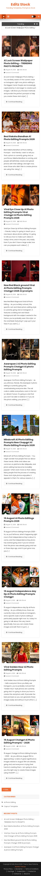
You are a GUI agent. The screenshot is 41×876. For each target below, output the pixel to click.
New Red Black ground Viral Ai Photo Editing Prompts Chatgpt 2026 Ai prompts (19, 288)
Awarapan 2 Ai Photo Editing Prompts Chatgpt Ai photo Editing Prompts (20, 366)
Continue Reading (15, 102)
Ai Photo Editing (10, 802)
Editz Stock (20, 4)
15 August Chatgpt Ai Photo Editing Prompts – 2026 (19, 741)
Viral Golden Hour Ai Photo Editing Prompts (18, 668)
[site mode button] (33, 16)
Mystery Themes (20, 867)
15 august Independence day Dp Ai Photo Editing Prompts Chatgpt (20, 594)
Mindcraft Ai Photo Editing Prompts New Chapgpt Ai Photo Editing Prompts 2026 (19, 442)
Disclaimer (19, 869)
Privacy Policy (8, 869)
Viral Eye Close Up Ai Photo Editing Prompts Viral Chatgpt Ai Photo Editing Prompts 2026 (19, 213)
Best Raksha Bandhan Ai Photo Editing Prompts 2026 (19, 138)
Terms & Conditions (31, 869)
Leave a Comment (12, 72)
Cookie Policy (21, 871)
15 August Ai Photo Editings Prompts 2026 (19, 520)
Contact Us (32, 871)
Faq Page (11, 871)
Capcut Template (11, 806)
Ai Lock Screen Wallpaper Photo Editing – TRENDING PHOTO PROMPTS (20, 29)
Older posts (7, 790)
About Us (27, 874)
